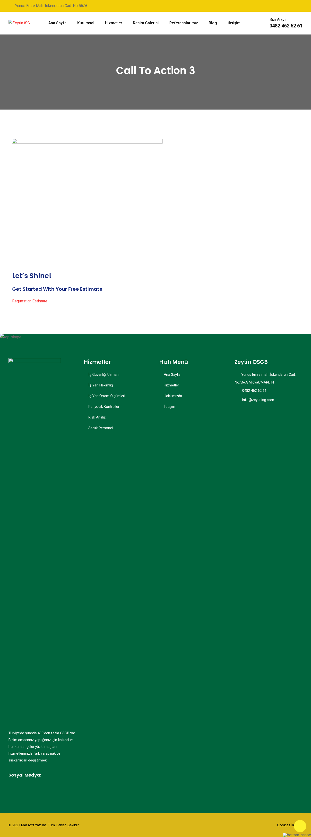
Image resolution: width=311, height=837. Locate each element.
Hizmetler (113, 23)
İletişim (234, 23)
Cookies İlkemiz (289, 825)
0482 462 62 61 (285, 26)
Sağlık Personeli (100, 428)
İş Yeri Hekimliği (100, 385)
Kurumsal (85, 23)
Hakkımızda (173, 396)
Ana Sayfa (57, 23)
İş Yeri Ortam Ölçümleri (106, 396)
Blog (213, 23)
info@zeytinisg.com (258, 400)
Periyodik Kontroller (103, 406)
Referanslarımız (183, 23)
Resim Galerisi (146, 23)
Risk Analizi (97, 417)
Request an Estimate (29, 301)
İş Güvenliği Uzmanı (103, 374)
